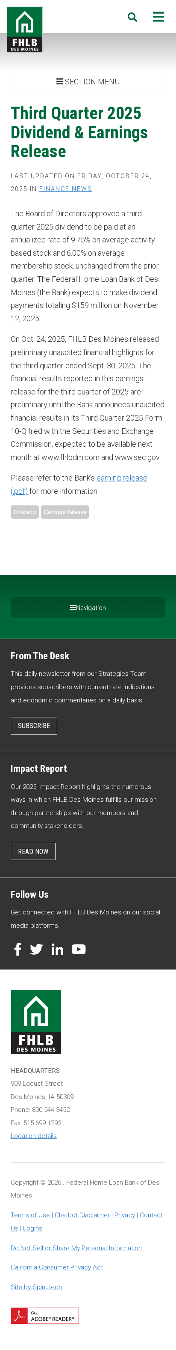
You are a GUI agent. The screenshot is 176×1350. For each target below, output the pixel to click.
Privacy (124, 1215)
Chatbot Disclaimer (82, 1215)
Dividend (25, 511)
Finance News (65, 188)
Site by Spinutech (36, 1287)
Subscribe (34, 726)
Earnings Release (65, 511)
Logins (32, 1228)
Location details (34, 1136)
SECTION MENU (91, 81)
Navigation (91, 608)
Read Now (33, 852)
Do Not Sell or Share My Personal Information (76, 1248)
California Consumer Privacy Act (57, 1267)
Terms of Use (30, 1215)
